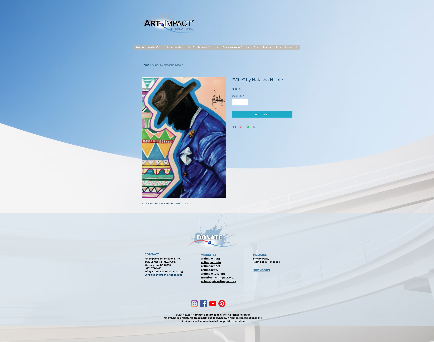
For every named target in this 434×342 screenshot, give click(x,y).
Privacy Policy (261, 258)
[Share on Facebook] (234, 127)
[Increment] (245, 102)
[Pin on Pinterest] (241, 127)
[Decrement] (235, 102)
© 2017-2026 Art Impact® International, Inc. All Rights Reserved (213, 314)
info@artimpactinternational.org (164, 271)
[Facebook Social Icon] (203, 303)
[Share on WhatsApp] (247, 127)
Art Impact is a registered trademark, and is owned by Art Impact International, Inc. (213, 317)
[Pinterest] (221, 303)
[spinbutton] (240, 102)
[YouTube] (212, 303)
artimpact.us (175, 274)
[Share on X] (254, 127)
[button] (155, 47)
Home (145, 65)
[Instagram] (194, 303)
